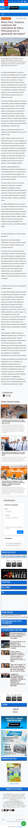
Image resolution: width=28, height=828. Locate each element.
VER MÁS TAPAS (14, 784)
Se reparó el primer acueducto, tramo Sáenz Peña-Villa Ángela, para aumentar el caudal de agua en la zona (14, 421)
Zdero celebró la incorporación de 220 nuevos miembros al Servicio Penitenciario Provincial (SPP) (13, 454)
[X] (12, 1)
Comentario (7, 515)
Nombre (6, 509)
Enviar (20, 532)
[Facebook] (15, 1)
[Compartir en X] (7, 395)
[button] (2, 1)
